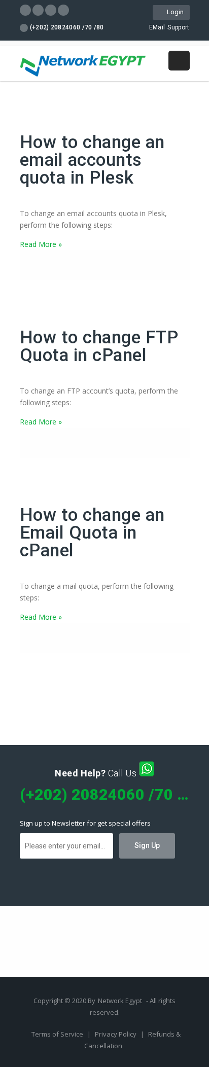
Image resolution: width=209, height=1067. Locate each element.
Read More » (41, 244)
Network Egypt (120, 1000)
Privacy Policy (116, 1034)
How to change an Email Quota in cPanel (92, 533)
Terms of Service (58, 1034)
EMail (157, 27)
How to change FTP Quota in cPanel (99, 346)
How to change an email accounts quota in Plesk (92, 160)
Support (178, 27)
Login (174, 12)
